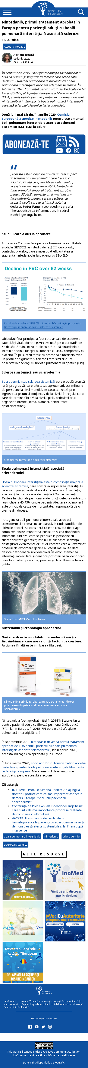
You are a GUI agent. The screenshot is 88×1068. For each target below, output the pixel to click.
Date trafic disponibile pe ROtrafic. (44, 1062)
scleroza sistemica (15, 844)
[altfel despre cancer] (23, 922)
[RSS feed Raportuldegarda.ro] (31, 1036)
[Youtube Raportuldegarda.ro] (37, 1028)
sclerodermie (71, 836)
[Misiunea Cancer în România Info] (23, 963)
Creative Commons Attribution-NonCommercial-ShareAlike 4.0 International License (46, 1053)
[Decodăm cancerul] (65, 880)
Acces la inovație (14, 46)
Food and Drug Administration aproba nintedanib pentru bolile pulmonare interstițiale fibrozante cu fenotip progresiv (44, 767)
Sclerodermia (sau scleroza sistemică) (28, 381)
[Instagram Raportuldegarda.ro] (51, 1028)
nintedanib (51, 836)
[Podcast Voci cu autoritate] (65, 922)
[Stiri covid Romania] (23, 880)
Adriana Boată (23, 55)
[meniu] (7, 12)
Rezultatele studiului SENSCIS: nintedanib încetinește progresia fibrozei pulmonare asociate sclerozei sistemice (42, 325)
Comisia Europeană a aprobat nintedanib (36, 116)
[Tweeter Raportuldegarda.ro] (44, 1028)
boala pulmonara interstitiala (22, 836)
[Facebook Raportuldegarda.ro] (31, 1028)
